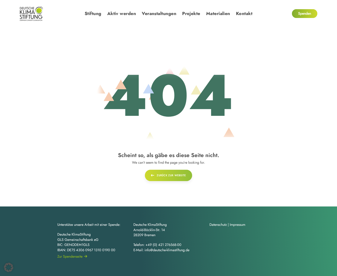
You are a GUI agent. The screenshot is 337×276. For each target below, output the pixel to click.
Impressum (237, 224)
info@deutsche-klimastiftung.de (167, 250)
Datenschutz (218, 224)
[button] (8, 267)
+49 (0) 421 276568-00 (163, 244)
